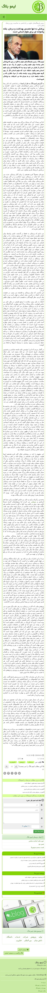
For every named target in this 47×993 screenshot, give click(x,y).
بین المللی (28, 940)
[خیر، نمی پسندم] (6, 766)
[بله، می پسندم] (16, 766)
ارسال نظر (38, 831)
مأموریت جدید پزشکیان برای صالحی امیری (33, 789)
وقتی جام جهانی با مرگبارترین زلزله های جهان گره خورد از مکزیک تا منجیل (27, 857)
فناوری (19, 940)
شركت (25, 937)
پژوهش (33, 502)
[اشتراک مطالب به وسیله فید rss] (4, 773)
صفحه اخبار (23, 950)
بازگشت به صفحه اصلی (13, 953)
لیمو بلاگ (9, 6)
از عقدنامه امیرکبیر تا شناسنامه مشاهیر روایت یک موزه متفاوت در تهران (27, 883)
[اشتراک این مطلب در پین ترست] (8, 773)
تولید (40, 937)
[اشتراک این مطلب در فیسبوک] (15, 773)
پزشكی (30, 762)
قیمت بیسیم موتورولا (37, 847)
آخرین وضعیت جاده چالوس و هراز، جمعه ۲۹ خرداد (32, 860)
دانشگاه (9, 937)
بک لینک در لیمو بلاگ (40, 985)
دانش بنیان (38, 940)
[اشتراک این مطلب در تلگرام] (19, 773)
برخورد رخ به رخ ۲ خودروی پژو (36, 886)
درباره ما (43, 982)
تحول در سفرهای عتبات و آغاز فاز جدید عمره (33, 792)
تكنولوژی (13, 762)
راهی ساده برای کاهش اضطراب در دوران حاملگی (32, 786)
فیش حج (41, 844)
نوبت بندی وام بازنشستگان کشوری (36, 866)
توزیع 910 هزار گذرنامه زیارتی (36, 863)
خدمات (17, 937)
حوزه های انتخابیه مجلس (36, 841)
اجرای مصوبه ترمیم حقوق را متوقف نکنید (34, 783)
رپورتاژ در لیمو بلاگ (41, 988)
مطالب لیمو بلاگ (42, 991)
